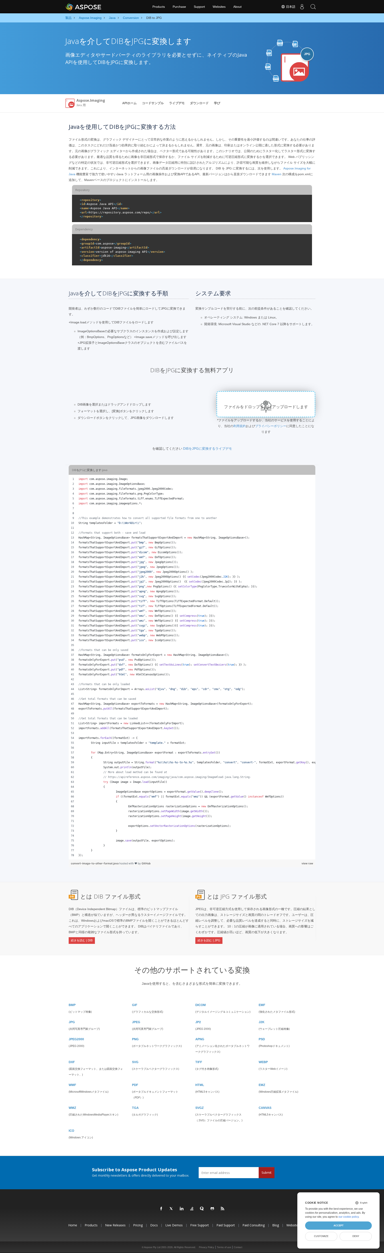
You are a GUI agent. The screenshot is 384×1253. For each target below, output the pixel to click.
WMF (72, 1085)
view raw (307, 863)
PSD (262, 1039)
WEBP (263, 1062)
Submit (267, 1172)
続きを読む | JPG (209, 940)
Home (72, 1225)
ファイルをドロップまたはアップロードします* (266, 410)
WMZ (72, 1108)
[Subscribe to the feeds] (223, 1209)
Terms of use (224, 1247)
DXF (72, 1062)
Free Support (199, 1225)
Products (158, 6)
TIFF (198, 1062)
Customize (321, 1236)
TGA (135, 1108)
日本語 (290, 6)
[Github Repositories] (212, 1209)
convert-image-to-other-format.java (95, 863)
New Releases (115, 1225)
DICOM (200, 1005)
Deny (355, 1236)
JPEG (136, 1022)
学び (217, 103)
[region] (192, 667)
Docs (154, 1225)
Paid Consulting (253, 1225)
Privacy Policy (206, 1247)
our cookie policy (348, 1216)
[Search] (313, 6)
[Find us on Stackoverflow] (192, 1209)
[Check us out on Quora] (202, 1209)
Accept (339, 1225)
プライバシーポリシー (270, 426)
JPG (72, 1022)
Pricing (138, 1225)
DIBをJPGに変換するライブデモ (207, 448)
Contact (238, 1247)
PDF (135, 1085)
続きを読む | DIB (82, 940)
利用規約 (239, 426)
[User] (302, 6)
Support (199, 6)
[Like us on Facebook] (161, 1209)
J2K (261, 1022)
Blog (275, 1225)
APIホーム (129, 103)
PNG (135, 1039)
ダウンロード (199, 103)
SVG (135, 1062)
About (237, 6)
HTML (199, 1085)
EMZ (262, 1085)
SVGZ (199, 1108)
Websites (219, 6)
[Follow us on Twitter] (171, 1209)
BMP (72, 1005)
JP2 (198, 1022)
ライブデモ (177, 103)
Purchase (179, 6)
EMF (262, 1005)
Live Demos (174, 1225)
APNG (199, 1039)
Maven (276, 174)
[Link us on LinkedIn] (182, 1209)
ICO (71, 1130)
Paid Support (225, 1225)
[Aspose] (83, 6)
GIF (134, 1005)
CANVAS (265, 1108)
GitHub (146, 863)
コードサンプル (153, 103)
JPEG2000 (76, 1039)
